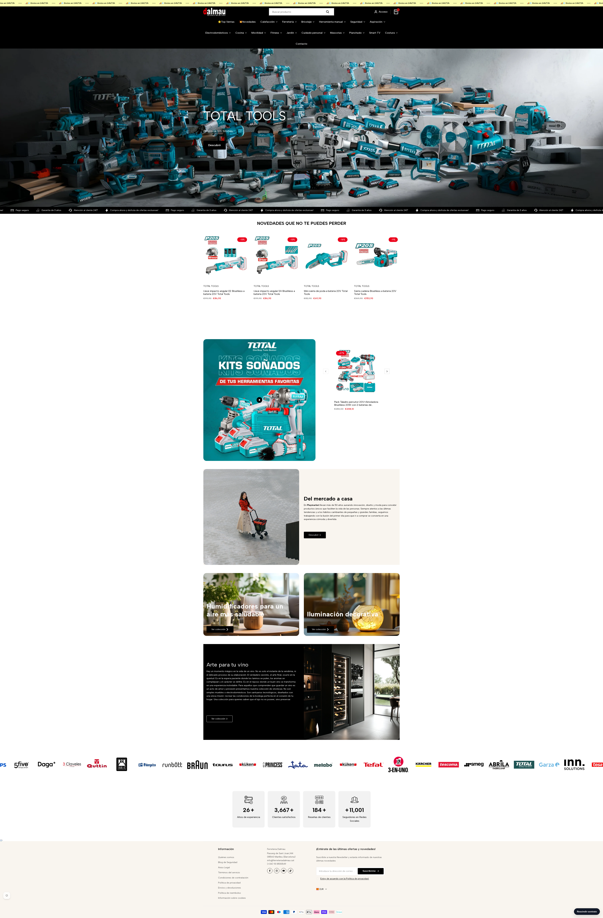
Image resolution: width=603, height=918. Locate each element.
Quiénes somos (226, 857)
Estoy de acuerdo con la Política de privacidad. (344, 878)
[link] (251, 604)
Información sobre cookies (232, 898)
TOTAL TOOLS (211, 286)
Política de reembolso (229, 893)
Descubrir (214, 145)
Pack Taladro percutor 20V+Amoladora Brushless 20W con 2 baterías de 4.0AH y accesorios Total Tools (356, 403)
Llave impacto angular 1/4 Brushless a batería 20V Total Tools (274, 292)
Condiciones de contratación (233, 877)
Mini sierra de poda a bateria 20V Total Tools (326, 292)
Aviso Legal (224, 867)
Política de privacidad (229, 882)
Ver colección (218, 629)
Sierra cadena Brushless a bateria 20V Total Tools (375, 292)
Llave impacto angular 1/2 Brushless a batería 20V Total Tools (223, 292)
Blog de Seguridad (227, 862)
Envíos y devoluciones (229, 887)
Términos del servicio (229, 872)
